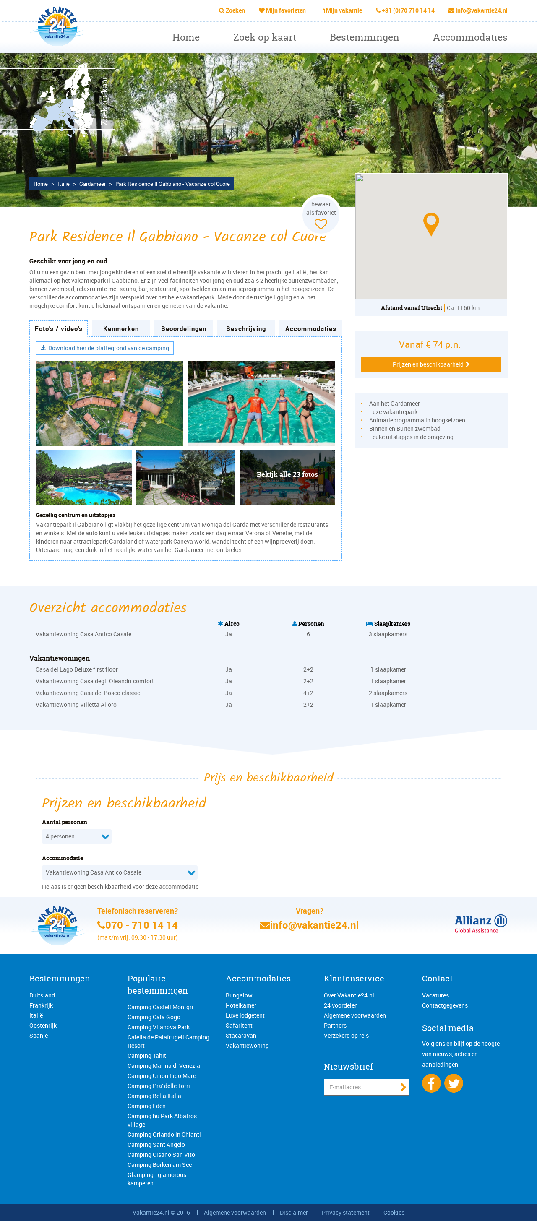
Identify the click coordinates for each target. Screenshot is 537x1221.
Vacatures (435, 995)
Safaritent (239, 1025)
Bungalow (239, 995)
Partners (335, 1025)
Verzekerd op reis (346, 1035)
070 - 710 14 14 (141, 925)
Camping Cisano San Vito (161, 1155)
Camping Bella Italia (154, 1096)
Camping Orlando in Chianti (164, 1134)
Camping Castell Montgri (160, 1007)
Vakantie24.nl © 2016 (161, 1212)
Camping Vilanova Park (159, 1027)
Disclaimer (294, 1212)
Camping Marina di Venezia (164, 1066)
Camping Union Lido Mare (162, 1076)
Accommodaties (470, 37)
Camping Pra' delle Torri (159, 1086)
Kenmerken (121, 328)
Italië (63, 183)
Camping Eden (147, 1106)
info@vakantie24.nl (482, 10)
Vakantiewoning (247, 1045)
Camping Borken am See (160, 1165)
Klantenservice (354, 978)
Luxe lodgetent (245, 1015)
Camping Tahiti (148, 1056)
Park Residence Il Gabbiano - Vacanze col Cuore (172, 183)
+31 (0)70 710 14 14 (408, 10)
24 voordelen (341, 1005)
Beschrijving (246, 328)
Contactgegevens (445, 1005)
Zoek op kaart (264, 37)
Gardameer (92, 183)
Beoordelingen (183, 328)
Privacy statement (346, 1212)
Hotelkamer (241, 1005)
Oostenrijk (43, 1025)
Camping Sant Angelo (156, 1144)
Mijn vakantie (344, 10)
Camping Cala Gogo (154, 1017)
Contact (437, 978)
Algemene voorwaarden (355, 1015)
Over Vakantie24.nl (349, 995)
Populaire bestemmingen (158, 984)
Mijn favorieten (286, 10)
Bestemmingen (364, 37)
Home (186, 37)
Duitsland (42, 995)
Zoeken (235, 10)
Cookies (393, 1212)
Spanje (38, 1035)
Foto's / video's (59, 328)
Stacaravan (241, 1035)
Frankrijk (41, 1005)
